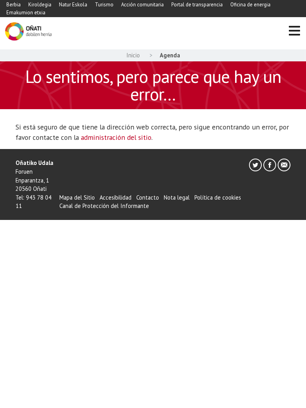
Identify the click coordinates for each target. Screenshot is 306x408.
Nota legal (177, 197)
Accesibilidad (115, 197)
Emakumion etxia (25, 12)
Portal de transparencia (197, 4)
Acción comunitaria (142, 4)
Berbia (13, 4)
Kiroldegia (39, 4)
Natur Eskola (73, 4)
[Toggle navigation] (294, 31)
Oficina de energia (250, 4)
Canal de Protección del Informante (104, 206)
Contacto (147, 197)
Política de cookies (217, 197)
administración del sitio (116, 137)
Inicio (133, 55)
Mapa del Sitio (77, 197)
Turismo (104, 4)
